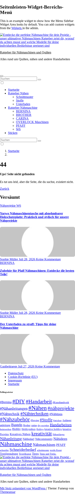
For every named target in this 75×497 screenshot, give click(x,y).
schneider (4, 450)
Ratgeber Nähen (18, 93)
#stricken (57, 420)
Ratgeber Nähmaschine (22, 107)
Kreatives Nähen (20, 434)
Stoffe (20, 100)
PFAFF (20, 125)
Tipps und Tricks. (48, 454)
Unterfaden (23, 104)
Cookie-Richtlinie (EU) (23, 376)
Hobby (16, 429)
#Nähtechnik (10, 414)
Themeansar (7, 492)
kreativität (41, 433)
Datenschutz (16, 373)
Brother (26, 425)
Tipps (35, 453)
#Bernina (6, 402)
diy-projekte (43, 425)
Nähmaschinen (44, 445)
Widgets (16, 28)
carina (34, 425)
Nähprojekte (8, 205)
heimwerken (5, 429)
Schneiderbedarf (23, 449)
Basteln (16, 425)
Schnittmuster (24, 97)
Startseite (13, 89)
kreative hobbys (53, 429)
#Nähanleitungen (14, 408)
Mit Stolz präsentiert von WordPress (23, 488)
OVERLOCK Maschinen (32, 122)
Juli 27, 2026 (26, 366)
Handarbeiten (61, 425)
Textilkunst (25, 454)
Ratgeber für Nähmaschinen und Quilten (25, 52)
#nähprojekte (61, 408)
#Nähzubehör (15, 419)
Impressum (15, 380)
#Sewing (35, 420)
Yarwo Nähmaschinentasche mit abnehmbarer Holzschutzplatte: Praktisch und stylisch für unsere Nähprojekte (34, 217)
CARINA (22, 118)
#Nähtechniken (34, 413)
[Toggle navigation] (1, 75)
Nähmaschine (16, 444)
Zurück (4, 188)
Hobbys (40, 429)
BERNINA (23, 111)
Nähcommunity (44, 439)
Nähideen (60, 439)
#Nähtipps (55, 414)
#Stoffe (46, 419)
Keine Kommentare (48, 259)
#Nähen (37, 408)
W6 (18, 129)
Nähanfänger (59, 434)
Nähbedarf (28, 439)
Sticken (12, 132)
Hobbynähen (29, 429)
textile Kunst (56, 450)
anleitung (5, 425)
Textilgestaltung (9, 453)
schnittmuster (43, 450)
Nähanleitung (11, 438)
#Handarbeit (39, 401)
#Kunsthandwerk (61, 402)
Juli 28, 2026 (27, 259)
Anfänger (66, 420)
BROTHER (23, 115)
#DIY (18, 401)
